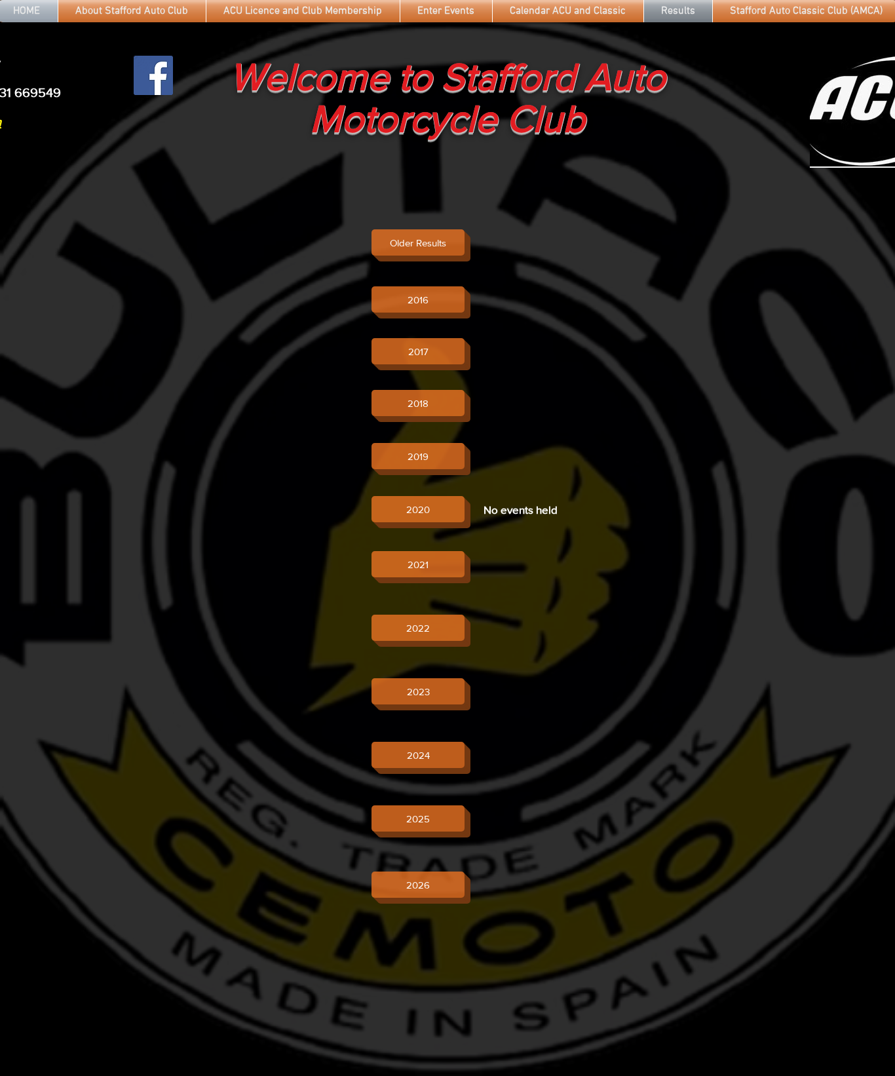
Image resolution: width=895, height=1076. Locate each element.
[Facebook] (153, 75)
